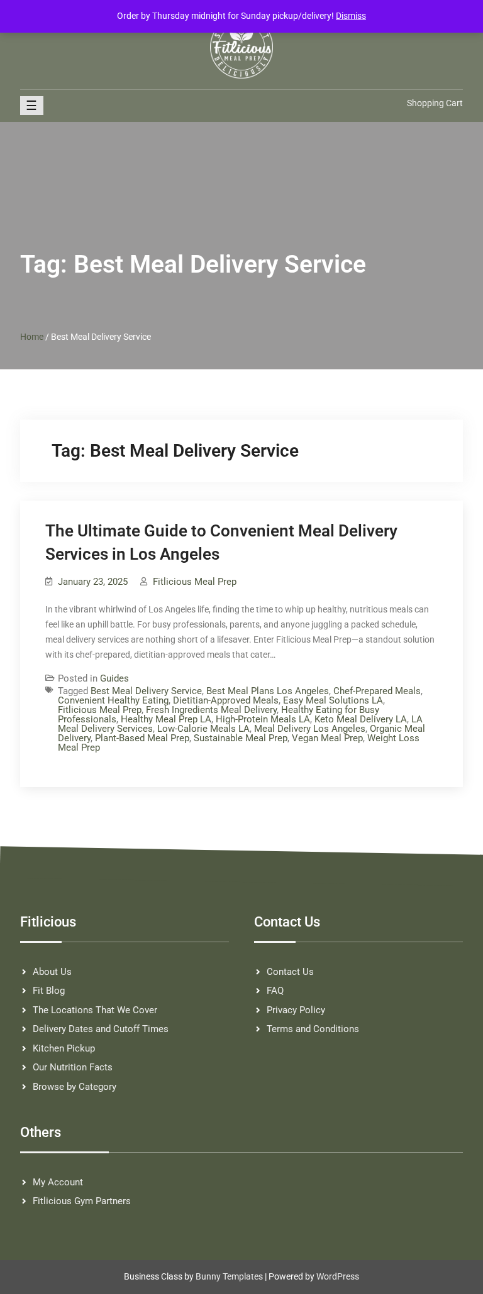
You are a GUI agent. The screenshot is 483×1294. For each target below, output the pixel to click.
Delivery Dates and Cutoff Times (101, 1029)
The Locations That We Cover (95, 1010)
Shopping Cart (435, 103)
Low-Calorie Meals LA (203, 728)
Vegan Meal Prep (327, 738)
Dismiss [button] (351, 16)
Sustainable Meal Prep (240, 738)
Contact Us (290, 971)
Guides (114, 678)
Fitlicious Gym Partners (82, 1201)
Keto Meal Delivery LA (360, 719)
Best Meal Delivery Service (146, 691)
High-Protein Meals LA (263, 719)
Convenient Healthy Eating (113, 700)
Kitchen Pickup (64, 1048)
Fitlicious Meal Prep (194, 581)
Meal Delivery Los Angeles (309, 728)
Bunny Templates (229, 1276)
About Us (52, 971)
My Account (58, 1182)
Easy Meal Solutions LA (333, 700)
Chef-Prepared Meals (377, 691)
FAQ (275, 990)
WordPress (337, 1276)
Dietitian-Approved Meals (226, 700)
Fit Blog (49, 990)
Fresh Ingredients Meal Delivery (211, 709)
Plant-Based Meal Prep (142, 738)
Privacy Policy (296, 1010)
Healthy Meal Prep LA (166, 719)
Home (31, 337)
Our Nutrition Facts (73, 1067)
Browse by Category (74, 1086)
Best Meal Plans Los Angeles (267, 691)
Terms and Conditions (313, 1029)
